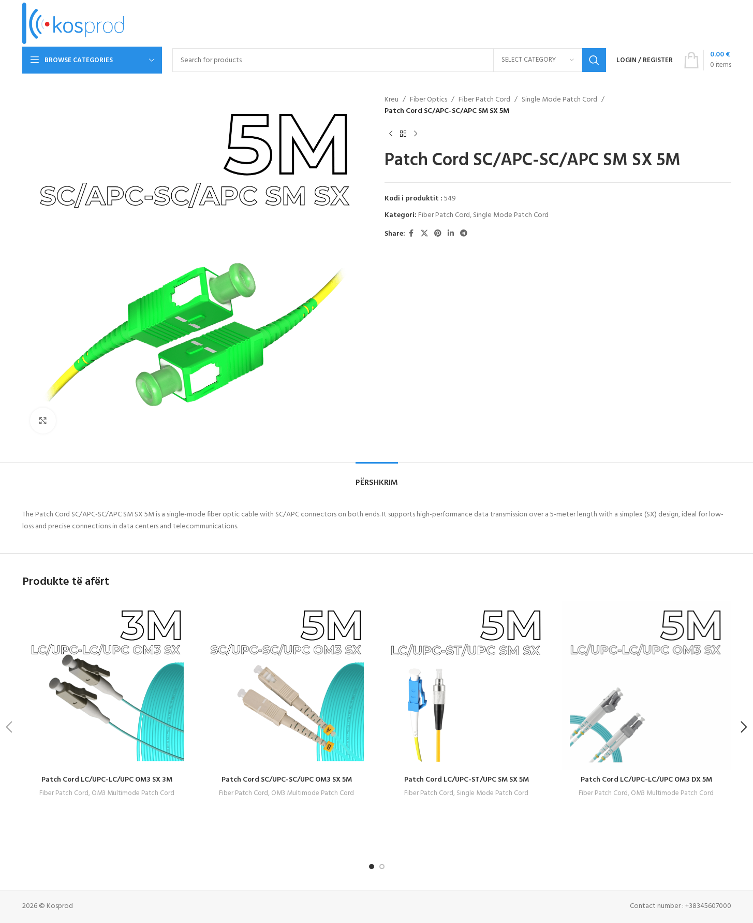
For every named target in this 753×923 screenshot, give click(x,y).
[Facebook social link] (411, 233)
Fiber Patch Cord (484, 100)
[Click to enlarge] (43, 421)
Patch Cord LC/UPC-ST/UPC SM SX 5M (466, 780)
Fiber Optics (428, 100)
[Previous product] (391, 134)
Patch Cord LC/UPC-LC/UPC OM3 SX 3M (106, 780)
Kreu (391, 100)
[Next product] (415, 134)
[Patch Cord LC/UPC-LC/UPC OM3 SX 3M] (107, 686)
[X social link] (424, 233)
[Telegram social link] (463, 233)
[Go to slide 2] (382, 866)
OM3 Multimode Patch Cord (133, 793)
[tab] (377, 478)
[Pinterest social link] (438, 233)
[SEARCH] (594, 60)
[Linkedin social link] (451, 233)
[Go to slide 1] (371, 866)
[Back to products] (403, 134)
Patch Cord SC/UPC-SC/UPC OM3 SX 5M (287, 780)
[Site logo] (73, 24)
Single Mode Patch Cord (559, 100)
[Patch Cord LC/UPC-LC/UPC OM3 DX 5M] (646, 686)
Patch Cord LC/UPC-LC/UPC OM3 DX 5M (646, 780)
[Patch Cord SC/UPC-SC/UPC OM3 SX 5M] (287, 686)
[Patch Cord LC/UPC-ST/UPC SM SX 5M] (467, 686)
